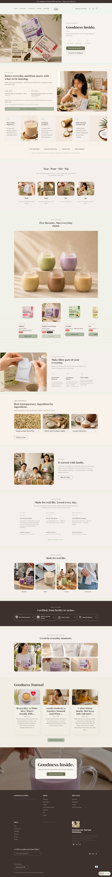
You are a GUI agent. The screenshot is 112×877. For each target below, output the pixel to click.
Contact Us (17, 828)
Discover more (21, 437)
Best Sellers (46, 802)
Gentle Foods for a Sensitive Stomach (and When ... (56, 711)
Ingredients (75, 802)
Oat (44, 812)
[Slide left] (52, 342)
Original (45, 804)
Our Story (74, 799)
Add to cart (28, 336)
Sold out (51, 336)
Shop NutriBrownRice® (75, 48)
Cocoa (44, 815)
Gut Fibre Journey (77, 807)
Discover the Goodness (75, 53)
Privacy (16, 836)
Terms (15, 839)
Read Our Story (65, 477)
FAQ (15, 826)
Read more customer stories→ (56, 539)
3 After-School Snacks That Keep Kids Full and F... (85, 711)
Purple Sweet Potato (48, 807)
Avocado (45, 810)
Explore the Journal (56, 740)
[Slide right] (59, 342)
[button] (16, 8)
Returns (16, 834)
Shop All (45, 799)
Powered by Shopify (38, 872)
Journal (74, 804)
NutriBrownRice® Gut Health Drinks (26, 872)
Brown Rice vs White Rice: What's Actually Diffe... (27, 711)
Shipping (16, 831)
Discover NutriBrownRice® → (29, 109)
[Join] (39, 853)
